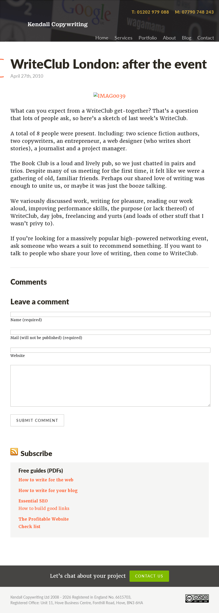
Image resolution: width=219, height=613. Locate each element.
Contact (205, 37)
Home (101, 37)
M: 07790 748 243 (194, 12)
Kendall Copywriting (58, 25)
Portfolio (148, 37)
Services (123, 37)
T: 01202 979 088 (150, 12)
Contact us (149, 576)
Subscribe (36, 453)
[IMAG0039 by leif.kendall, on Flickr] (109, 96)
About (169, 37)
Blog (186, 37)
